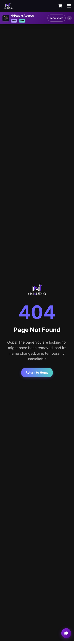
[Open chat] (66, 633)
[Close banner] (69, 18)
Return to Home (37, 372)
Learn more (56, 17)
